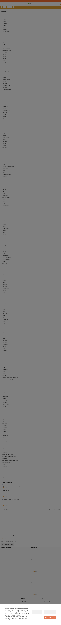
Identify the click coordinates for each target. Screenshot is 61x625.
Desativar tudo (50, 612)
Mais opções (37, 612)
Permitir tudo (50, 617)
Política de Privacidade (11, 622)
